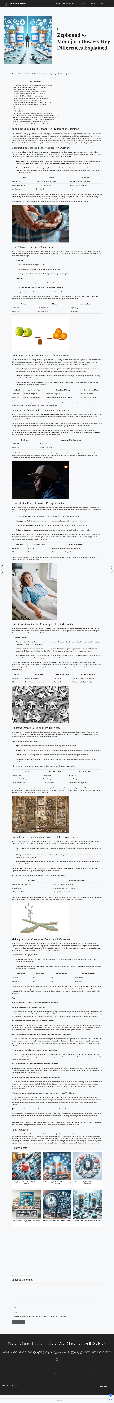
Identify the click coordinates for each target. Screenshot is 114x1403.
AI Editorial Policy (57, 1400)
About (93, 3)
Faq (14, 106)
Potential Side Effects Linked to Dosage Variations (28, 96)
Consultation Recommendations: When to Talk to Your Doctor (32, 102)
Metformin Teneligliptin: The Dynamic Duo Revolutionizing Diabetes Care (36, 115)
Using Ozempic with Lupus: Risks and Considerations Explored (33, 113)
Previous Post (2, 570)
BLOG (21, 1373)
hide (41, 81)
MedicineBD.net (18, 3)
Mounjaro (73, 29)
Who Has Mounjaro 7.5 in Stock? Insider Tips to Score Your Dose (33, 119)
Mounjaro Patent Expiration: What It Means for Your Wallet (31, 121)
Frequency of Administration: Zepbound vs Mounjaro (29, 94)
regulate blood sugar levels (35, 948)
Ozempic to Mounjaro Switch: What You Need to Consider (31, 124)
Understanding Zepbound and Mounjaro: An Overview (30, 87)
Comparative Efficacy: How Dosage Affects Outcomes (29, 91)
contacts (93, 1373)
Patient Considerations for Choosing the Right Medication (31, 98)
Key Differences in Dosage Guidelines (25, 89)
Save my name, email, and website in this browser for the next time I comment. (40, 1316)
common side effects (33, 1077)
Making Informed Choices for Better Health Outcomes (29, 104)
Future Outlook (17, 109)
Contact (101, 3)
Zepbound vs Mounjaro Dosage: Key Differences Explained (33, 85)
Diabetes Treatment (69, 3)
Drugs (83, 3)
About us (57, 1373)
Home (58, 3)
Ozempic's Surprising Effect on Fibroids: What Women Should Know (34, 117)
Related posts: (19, 111)
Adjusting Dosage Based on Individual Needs (27, 100)
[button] (107, 3)
